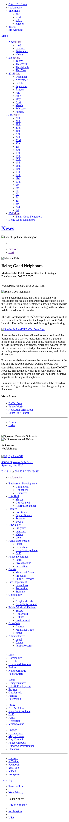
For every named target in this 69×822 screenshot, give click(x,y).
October (20, 83)
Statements (22, 51)
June (18, 95)
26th (18, 130)
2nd (18, 207)
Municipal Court (25, 572)
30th (18, 118)
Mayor (19, 499)
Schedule (21, 531)
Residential (22, 489)
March (19, 105)
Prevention (22, 566)
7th (17, 191)
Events (19, 521)
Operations (22, 585)
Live (18, 537)
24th (18, 137)
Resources (21, 493)
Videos (19, 54)
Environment (23, 620)
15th (18, 165)
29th (18, 121)
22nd (18, 143)
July (18, 92)
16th (18, 162)
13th (18, 172)
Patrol (19, 559)
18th (18, 156)
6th (17, 194)
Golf (18, 553)
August (20, 89)
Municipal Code (25, 629)
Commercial (22, 486)
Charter (20, 626)
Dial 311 (6, 471)
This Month (22, 67)
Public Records (24, 645)
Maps (19, 632)
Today (19, 60)
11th (18, 178)
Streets (19, 610)
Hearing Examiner (26, 505)
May (18, 98)
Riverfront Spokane (27, 550)
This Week (22, 63)
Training (20, 591)
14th (18, 168)
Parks (19, 543)
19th (18, 152)
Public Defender (25, 578)
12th (18, 175)
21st (18, 146)
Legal (19, 639)
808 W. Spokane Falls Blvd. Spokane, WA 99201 (17, 464)
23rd (18, 140)
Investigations (23, 562)
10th (18, 181)
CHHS (19, 597)
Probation (21, 575)
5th (17, 197)
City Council (23, 502)
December (21, 76)
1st (17, 210)
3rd (17, 203)
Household (22, 613)
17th (18, 159)
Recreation (22, 547)
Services (20, 518)
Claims (19, 642)
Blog (18, 44)
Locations (21, 512)
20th (18, 149)
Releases (20, 48)
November (21, 79)
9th (17, 184)
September (21, 86)
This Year (21, 70)
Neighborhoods (24, 601)
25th (18, 133)
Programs (21, 527)
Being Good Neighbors (29, 216)
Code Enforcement (26, 604)
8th (17, 187)
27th (18, 127)
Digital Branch (24, 515)
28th (18, 124)
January (20, 111)
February (21, 108)
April (18, 102)
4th (17, 200)
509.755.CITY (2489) (27, 471)
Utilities (20, 616)
